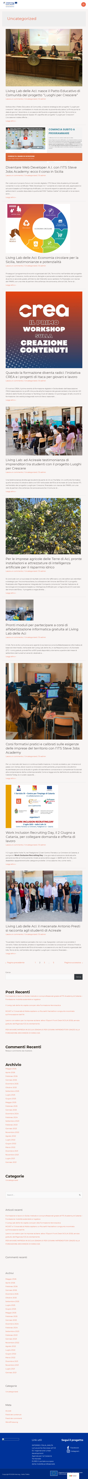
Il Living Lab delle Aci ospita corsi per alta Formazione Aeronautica (33, 1005)
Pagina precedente (14, 962)
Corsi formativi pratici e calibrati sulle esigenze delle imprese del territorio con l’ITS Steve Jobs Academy (43, 748)
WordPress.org (11, 1422)
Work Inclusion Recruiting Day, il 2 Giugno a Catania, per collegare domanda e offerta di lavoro (40, 837)
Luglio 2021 (10, 1158)
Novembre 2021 (12, 1155)
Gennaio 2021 (11, 1162)
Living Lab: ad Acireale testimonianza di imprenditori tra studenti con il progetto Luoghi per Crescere (43, 464)
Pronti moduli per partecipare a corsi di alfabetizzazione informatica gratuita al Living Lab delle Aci (42, 629)
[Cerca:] (44, 1195)
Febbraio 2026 (11, 1076)
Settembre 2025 (12, 1091)
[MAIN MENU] (83, 4)
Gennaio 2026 (11, 1080)
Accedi (8, 1411)
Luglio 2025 (10, 1095)
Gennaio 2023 (11, 1129)
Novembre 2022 (12, 1132)
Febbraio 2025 (11, 1106)
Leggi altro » (11, 121)
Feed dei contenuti (13, 1415)
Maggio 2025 (10, 1102)
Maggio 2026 (10, 1069)
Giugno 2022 (10, 1144)
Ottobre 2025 (11, 1087)
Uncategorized (30, 99)
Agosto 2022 (10, 1136)
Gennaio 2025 (11, 1110)
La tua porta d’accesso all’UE (44, 1448)
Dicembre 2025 (11, 1084)
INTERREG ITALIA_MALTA (42, 1445)
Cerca (7, 972)
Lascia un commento (14, 99)
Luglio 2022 (10, 1140)
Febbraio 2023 (11, 1125)
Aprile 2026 (10, 1072)
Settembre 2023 (12, 1121)
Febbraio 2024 (11, 1117)
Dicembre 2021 (11, 1151)
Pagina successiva (73, 962)
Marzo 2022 (10, 1147)
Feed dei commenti (13, 1418)
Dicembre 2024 (12, 1114)
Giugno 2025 (10, 1099)
